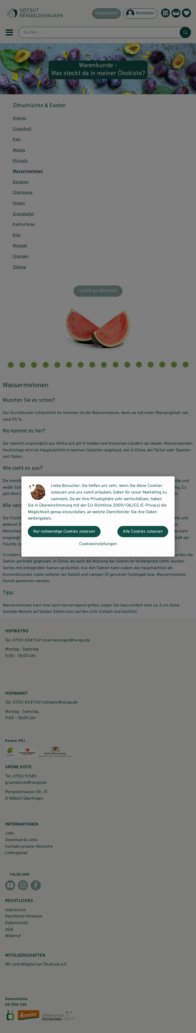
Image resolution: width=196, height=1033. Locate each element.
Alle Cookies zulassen (143, 531)
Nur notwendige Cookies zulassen (64, 531)
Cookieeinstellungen (98, 544)
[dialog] (98, 516)
